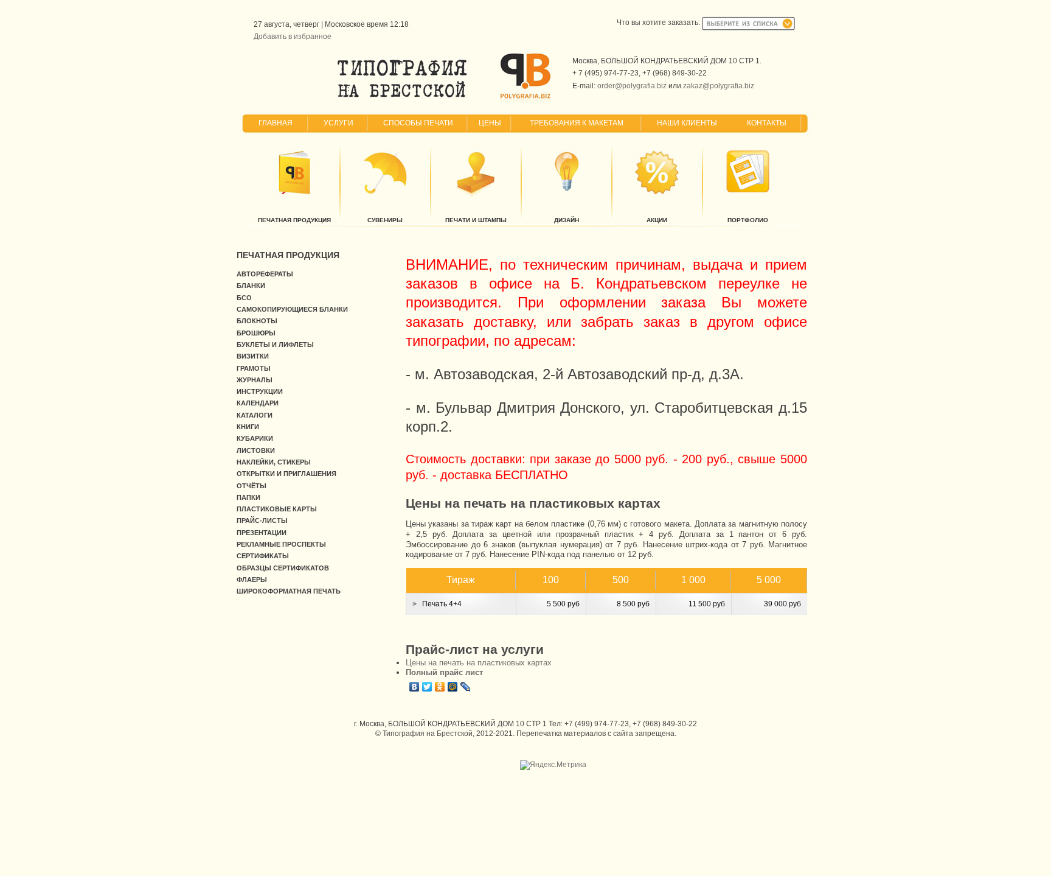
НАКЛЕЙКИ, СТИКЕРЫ (274, 462)
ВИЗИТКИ (253, 356)
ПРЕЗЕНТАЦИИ (261, 532)
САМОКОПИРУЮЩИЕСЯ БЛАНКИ (292, 309)
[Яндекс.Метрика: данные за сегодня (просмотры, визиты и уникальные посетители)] (553, 765)
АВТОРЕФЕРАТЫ (265, 274)
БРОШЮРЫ (256, 333)
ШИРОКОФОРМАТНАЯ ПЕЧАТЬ (289, 591)
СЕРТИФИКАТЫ (263, 555)
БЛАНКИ (251, 285)
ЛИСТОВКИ (256, 450)
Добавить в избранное (292, 36)
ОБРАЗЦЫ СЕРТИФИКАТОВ (283, 568)
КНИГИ (248, 426)
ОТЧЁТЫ (251, 485)
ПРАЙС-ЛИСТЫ (262, 520)
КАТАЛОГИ (254, 415)
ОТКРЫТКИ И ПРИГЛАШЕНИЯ (286, 473)
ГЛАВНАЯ (275, 123)
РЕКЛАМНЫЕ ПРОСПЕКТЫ (281, 544)
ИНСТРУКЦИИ (260, 391)
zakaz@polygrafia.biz (718, 86)
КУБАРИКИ (255, 438)
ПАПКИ (248, 497)
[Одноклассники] (440, 687)
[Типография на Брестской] (402, 97)
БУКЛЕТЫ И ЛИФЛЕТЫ (275, 344)
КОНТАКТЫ (766, 123)
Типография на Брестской (428, 733)
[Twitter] (427, 687)
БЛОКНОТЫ (257, 320)
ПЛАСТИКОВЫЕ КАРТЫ (277, 509)
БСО (244, 297)
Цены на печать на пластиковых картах (479, 662)
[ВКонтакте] (414, 687)
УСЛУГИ (338, 123)
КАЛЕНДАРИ (258, 403)
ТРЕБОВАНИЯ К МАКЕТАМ (576, 123)
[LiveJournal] (465, 687)
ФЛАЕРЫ (252, 579)
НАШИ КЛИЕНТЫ (687, 123)
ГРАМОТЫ (254, 368)
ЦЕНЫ (490, 123)
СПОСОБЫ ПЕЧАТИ (418, 123)
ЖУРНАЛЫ (254, 380)
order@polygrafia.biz (632, 86)
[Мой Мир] (452, 687)
